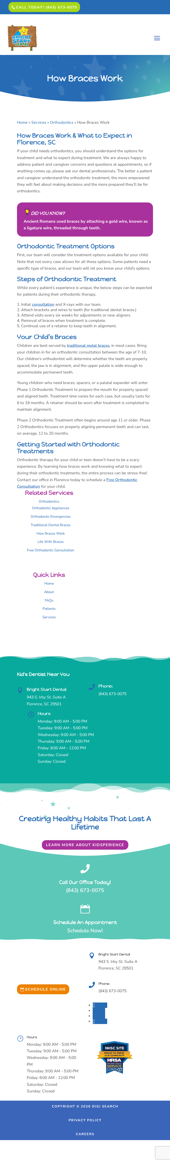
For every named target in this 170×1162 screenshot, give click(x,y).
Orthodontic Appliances (50, 508)
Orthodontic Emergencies (51, 516)
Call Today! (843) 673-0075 (46, 7)
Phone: (105, 686)
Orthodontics (49, 501)
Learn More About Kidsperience (85, 844)
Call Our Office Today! (85, 882)
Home (49, 583)
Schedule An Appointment (85, 922)
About (49, 592)
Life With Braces (51, 541)
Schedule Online (45, 989)
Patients (49, 608)
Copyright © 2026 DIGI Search (85, 1106)
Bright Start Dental (46, 689)
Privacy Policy (85, 1120)
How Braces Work (50, 533)
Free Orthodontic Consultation (50, 550)
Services (49, 617)
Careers (85, 1134)
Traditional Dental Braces (50, 525)
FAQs (49, 600)
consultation (43, 304)
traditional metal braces (88, 345)
